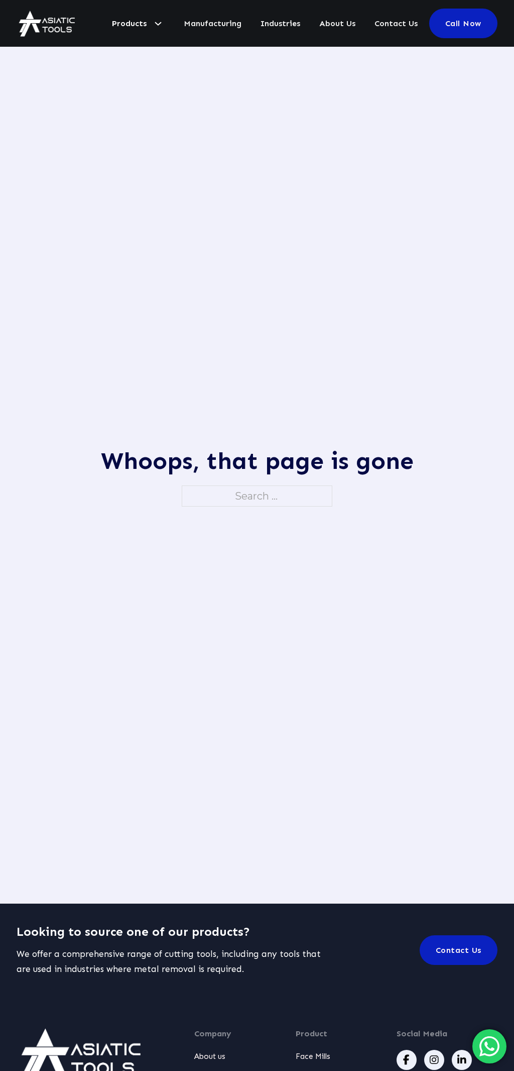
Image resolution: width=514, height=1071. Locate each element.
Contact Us (396, 23)
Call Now (463, 23)
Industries (280, 23)
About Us (337, 23)
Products (129, 23)
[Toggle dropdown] (158, 24)
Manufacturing (212, 23)
